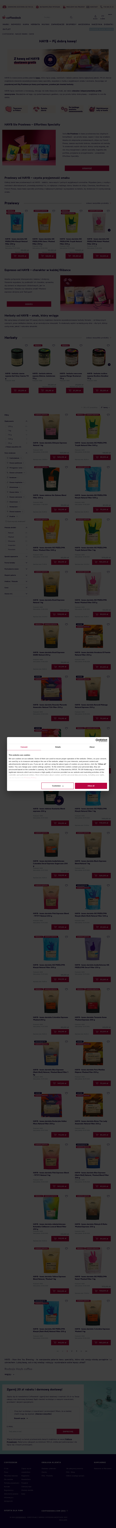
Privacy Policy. (30, 778)
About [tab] (91, 747)
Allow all (91, 786)
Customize (56, 786)
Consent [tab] (24, 747)
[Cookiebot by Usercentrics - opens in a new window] (97, 740)
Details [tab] (58, 747)
